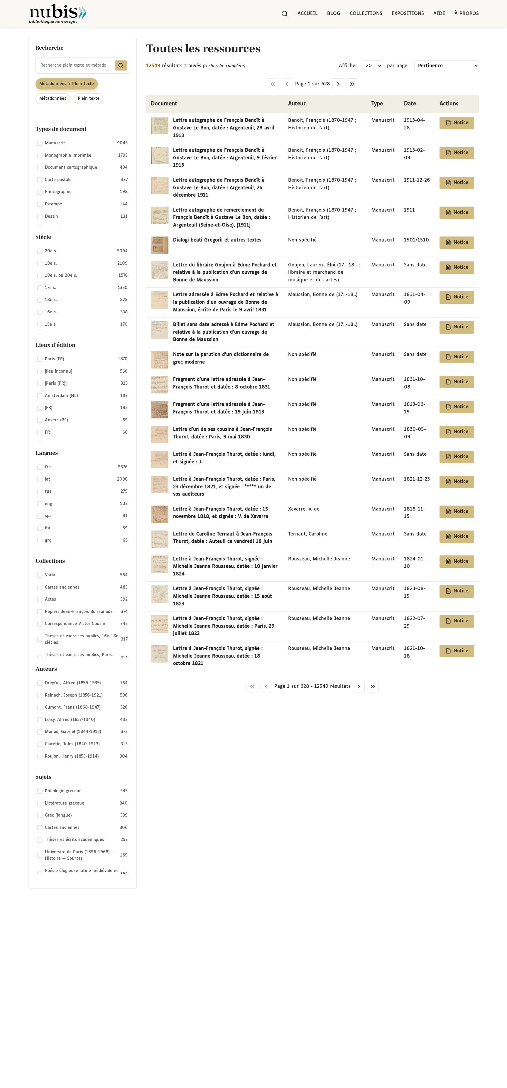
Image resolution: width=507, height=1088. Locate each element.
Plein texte (88, 99)
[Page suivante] (338, 84)
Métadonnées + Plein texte (66, 84)
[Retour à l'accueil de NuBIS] (57, 14)
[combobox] (82, 65)
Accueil (308, 13)
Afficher (348, 65)
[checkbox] (82, 143)
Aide (439, 13)
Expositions (408, 13)
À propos (466, 13)
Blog (333, 13)
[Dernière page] (352, 84)
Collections (366, 13)
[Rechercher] (284, 13)
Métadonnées (52, 99)
